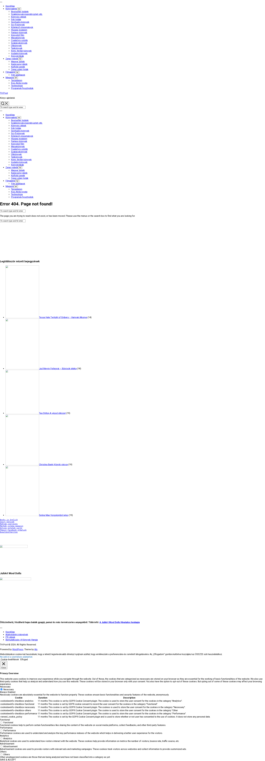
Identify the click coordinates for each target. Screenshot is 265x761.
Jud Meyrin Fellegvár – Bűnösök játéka (58, 368)
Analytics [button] (4, 735)
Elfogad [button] (24, 659)
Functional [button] (5, 719)
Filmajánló (10, 72)
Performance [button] (6, 727)
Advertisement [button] (7, 743)
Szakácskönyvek (19, 43)
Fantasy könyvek (19, 32)
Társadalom (16, 80)
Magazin (10, 77)
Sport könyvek (7, 522)
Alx (35, 649)
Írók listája (16, 19)
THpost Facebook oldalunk (13, 530)
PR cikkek (10, 637)
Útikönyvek (16, 45)
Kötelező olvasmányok (22, 27)
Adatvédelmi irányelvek (17, 634)
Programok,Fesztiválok (22, 88)
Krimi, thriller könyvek (21, 51)
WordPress (17, 649)
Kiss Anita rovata (19, 83)
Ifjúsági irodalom (19, 30)
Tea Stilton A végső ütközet (52, 413)
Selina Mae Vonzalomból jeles (53, 515)
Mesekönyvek (18, 37)
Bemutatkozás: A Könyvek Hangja (22, 639)
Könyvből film (17, 35)
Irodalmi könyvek (19, 53)
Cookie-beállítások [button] (10, 659)
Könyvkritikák (17, 56)
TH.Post (4, 93)
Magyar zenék (18, 61)
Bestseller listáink (20, 11)
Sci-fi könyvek (18, 24)
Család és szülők (19, 40)
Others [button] (3, 751)
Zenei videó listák (19, 69)
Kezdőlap (10, 6)
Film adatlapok (18, 75)
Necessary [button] (5, 686)
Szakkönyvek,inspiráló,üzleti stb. (27, 14)
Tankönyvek (16, 48)
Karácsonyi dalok (19, 64)
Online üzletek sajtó (11, 528)
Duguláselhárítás (9, 532)
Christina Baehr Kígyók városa (53, 464)
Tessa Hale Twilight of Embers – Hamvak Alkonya (63, 317)
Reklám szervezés (9, 524)
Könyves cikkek (18, 17)
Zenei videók (12, 58)
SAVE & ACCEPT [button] (8, 759)
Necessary (8, 689)
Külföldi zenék (18, 67)
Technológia (17, 85)
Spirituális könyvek (20, 22)
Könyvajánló (11, 8)
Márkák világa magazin (11, 526)
